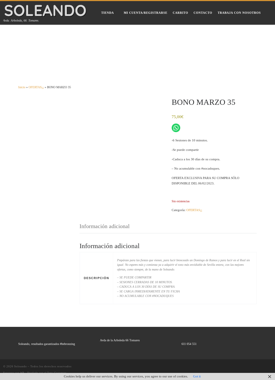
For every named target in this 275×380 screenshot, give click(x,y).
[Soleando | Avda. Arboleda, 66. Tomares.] (45, 9)
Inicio (21, 87)
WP (22, 372)
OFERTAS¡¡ (36, 87)
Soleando (20, 366)
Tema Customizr (56, 372)
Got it (197, 376)
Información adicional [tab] (104, 226)
